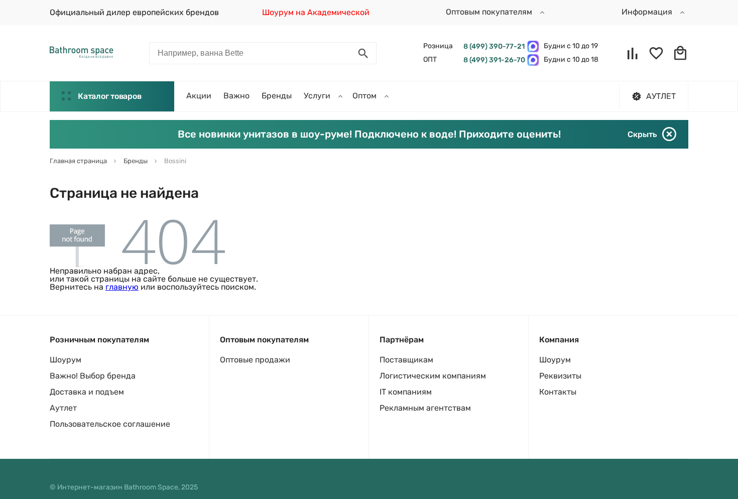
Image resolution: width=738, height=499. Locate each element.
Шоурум (65, 359)
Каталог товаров (109, 96)
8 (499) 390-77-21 (492, 46)
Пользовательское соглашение (110, 424)
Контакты (557, 392)
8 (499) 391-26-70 (492, 60)
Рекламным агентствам (425, 408)
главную (122, 287)
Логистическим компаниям (433, 376)
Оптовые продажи (255, 359)
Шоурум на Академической (316, 12)
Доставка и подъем (87, 392)
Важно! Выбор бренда (93, 376)
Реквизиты (560, 376)
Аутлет (63, 408)
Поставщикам (406, 359)
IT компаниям (406, 392)
